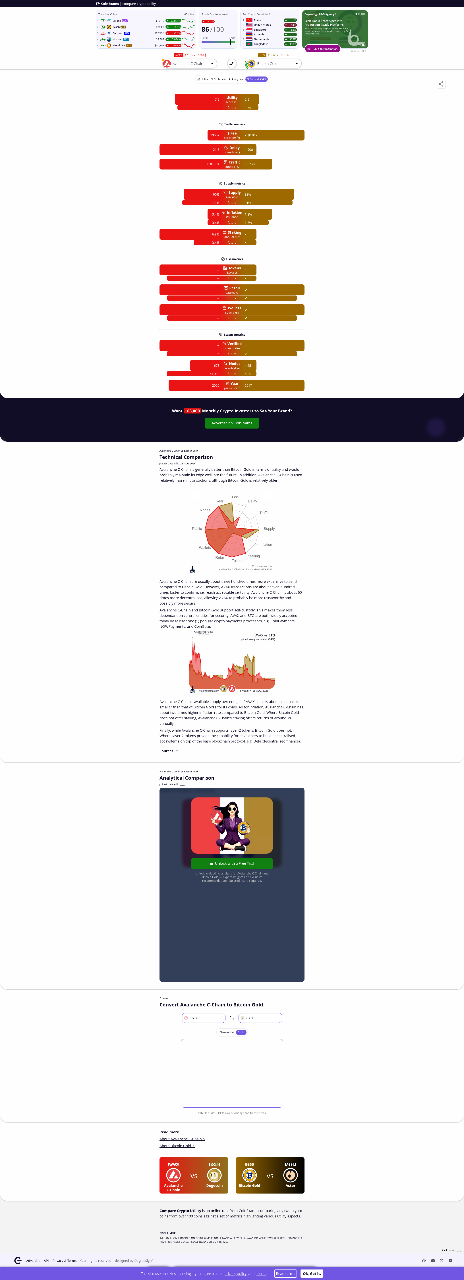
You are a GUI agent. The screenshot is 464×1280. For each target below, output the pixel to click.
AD (363, 45)
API (46, 1260)
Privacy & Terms (64, 1260)
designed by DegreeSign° (134, 1260)
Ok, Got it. (312, 1273)
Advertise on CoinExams (232, 423)
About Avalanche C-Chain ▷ (182, 1138)
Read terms (285, 1273)
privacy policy (235, 1273)
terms (261, 1273)
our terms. (220, 1241)
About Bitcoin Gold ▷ (177, 1145)
